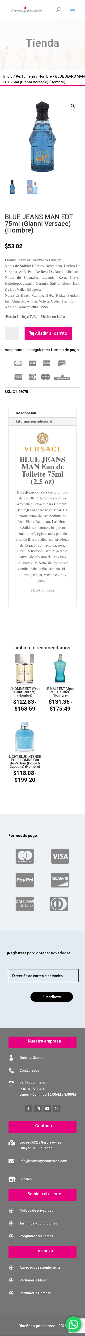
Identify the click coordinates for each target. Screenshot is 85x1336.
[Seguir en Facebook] (28, 1108)
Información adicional (34, 421)
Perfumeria (25, 76)
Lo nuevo (44, 1250)
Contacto (44, 1125)
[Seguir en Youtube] (47, 1108)
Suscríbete (51, 996)
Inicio (8, 76)
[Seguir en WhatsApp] (56, 1108)
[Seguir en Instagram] (38, 1108)
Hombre (45, 76)
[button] (72, 106)
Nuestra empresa (44, 1040)
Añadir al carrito (51, 333)
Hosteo (49, 1326)
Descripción (26, 413)
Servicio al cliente (44, 1193)
